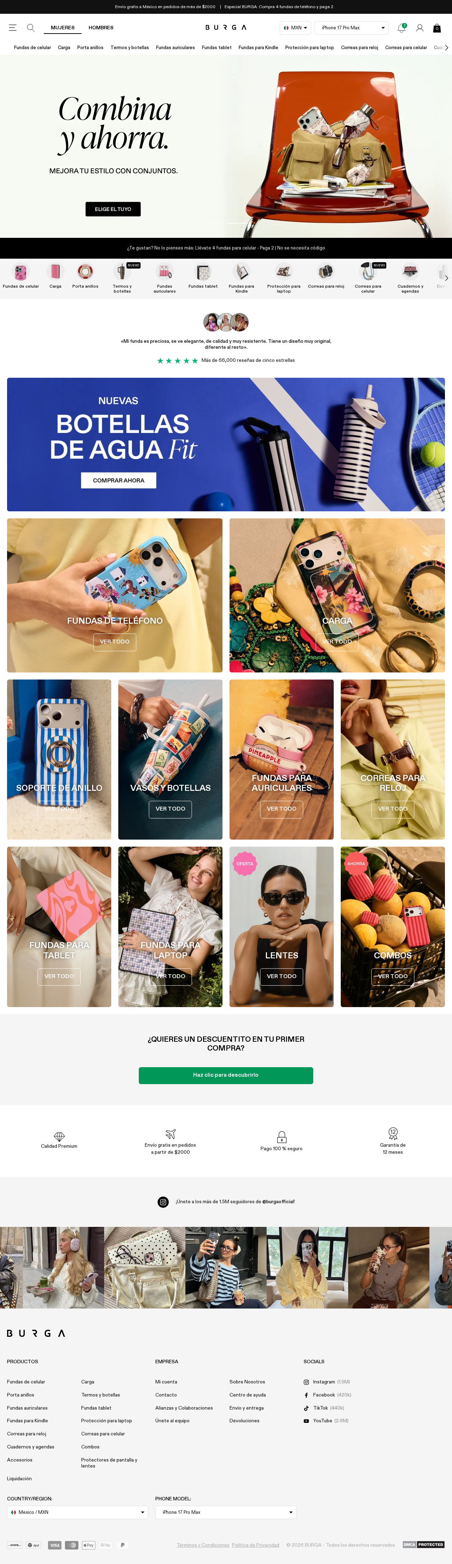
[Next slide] (439, 278)
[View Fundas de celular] (21, 271)
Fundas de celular (32, 48)
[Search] (31, 28)
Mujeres (63, 27)
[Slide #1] (238, 223)
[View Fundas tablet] (203, 271)
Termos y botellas (130, 48)
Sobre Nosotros (247, 1382)
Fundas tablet (217, 48)
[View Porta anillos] (85, 271)
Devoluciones (245, 1420)
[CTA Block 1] (226, 444)
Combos (90, 1447)
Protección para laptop (309, 48)
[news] (401, 28)
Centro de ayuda (248, 1395)
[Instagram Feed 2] (307, 1267)
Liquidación (19, 1478)
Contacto (166, 1395)
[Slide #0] (214, 223)
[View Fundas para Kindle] (241, 271)
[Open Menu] (12, 28)
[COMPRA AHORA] (226, 146)
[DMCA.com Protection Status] (423, 1545)
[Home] (226, 28)
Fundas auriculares (175, 48)
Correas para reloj (359, 48)
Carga (64, 48)
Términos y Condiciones (203, 1545)
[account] (420, 28)
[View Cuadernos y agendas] (410, 271)
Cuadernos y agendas (410, 289)
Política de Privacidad (255, 1545)
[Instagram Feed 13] (63, 1267)
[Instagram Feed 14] (144, 1267)
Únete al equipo (172, 1420)
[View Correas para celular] (368, 271)
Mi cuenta (166, 1382)
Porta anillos (90, 48)
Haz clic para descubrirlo (225, 1075)
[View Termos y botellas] (122, 271)
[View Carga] (55, 271)
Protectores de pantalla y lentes (109, 1463)
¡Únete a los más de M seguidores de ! (235, 1201)
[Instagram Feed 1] (226, 1267)
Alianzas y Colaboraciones (184, 1408)
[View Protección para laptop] (284, 271)
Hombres (101, 27)
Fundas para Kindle (258, 48)
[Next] (439, 48)
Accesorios (19, 1460)
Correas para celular (406, 48)
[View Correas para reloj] (326, 271)
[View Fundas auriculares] (164, 271)
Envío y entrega (247, 1408)
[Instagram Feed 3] (388, 1267)
